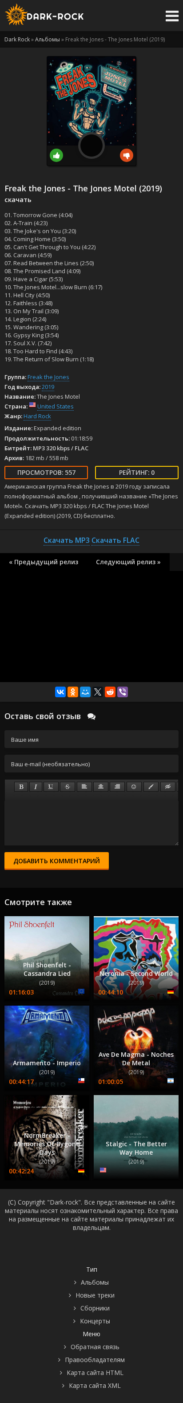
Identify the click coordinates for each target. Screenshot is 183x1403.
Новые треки (95, 1295)
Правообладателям (95, 1359)
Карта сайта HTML (95, 1372)
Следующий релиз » (128, 562)
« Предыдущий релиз (43, 562)
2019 (48, 387)
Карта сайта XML (95, 1385)
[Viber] (122, 692)
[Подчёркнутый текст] (51, 787)
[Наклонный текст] (35, 787)
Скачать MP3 (67, 540)
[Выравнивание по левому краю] (84, 787)
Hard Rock (37, 416)
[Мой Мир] (85, 692)
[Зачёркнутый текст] (67, 787)
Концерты (95, 1321)
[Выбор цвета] (151, 787)
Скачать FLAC (115, 540)
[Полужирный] (21, 787)
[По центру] (100, 787)
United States (55, 406)
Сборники (95, 1308)
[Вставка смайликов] (134, 787)
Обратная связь (95, 1346)
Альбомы (95, 1282)
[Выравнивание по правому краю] (117, 787)
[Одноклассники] (73, 692)
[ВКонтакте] (60, 692)
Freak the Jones (48, 377)
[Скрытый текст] (167, 787)
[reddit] (110, 692)
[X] (97, 692)
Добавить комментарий (56, 861)
